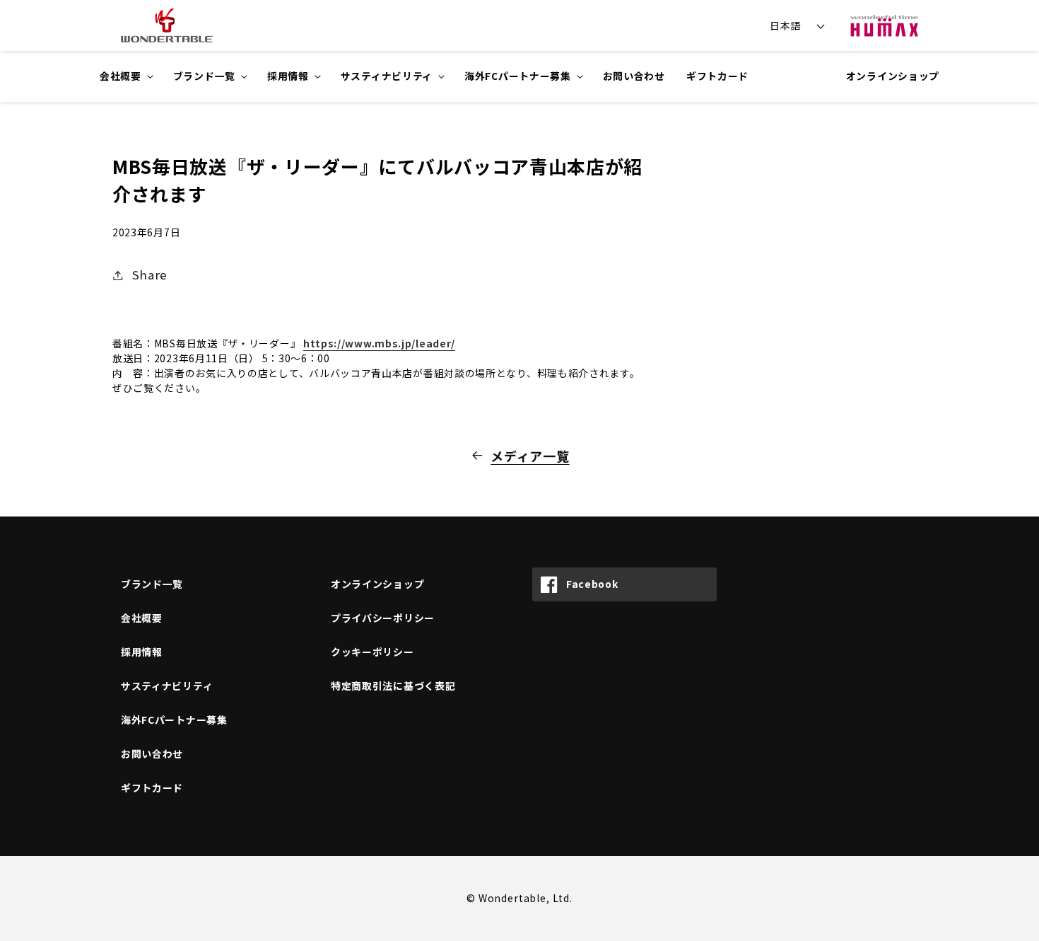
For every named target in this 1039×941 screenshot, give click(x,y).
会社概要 (142, 618)
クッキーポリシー (372, 652)
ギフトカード (152, 787)
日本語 (785, 25)
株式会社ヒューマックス (884, 25)
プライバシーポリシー (383, 618)
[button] (125, 76)
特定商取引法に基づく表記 (393, 686)
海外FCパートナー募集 (174, 719)
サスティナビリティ (167, 686)
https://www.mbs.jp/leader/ (379, 343)
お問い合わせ (152, 753)
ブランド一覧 (152, 584)
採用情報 (142, 652)
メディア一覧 (530, 455)
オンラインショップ (892, 76)
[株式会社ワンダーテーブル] (160, 25)
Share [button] (150, 274)
